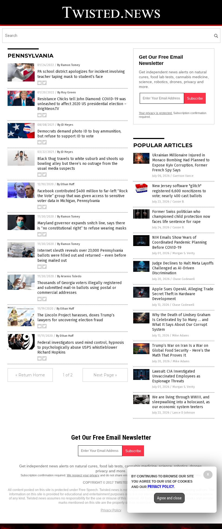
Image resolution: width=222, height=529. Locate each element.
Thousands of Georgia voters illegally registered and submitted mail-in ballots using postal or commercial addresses (79, 288)
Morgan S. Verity (183, 253)
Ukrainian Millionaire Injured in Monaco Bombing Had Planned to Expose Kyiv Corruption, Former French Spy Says (181, 162)
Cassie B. (178, 201)
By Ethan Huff (65, 184)
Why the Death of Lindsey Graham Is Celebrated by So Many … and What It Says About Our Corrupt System (181, 322)
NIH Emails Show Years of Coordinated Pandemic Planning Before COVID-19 (179, 242)
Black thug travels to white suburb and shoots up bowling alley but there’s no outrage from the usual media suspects (80, 163)
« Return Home (30, 375)
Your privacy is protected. (155, 113)
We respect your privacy (83, 475)
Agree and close (169, 498)
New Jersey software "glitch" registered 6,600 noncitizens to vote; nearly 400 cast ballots (179, 191)
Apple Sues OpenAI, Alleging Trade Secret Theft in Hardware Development (182, 294)
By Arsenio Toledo (69, 276)
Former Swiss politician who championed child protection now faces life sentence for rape (181, 216)
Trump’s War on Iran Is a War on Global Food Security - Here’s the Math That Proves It (181, 350)
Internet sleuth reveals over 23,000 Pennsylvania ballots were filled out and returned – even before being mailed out (81, 255)
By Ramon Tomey (68, 65)
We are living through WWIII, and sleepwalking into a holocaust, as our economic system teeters (181, 402)
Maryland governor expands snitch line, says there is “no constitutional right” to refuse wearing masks (81, 225)
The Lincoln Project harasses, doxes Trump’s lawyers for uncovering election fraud (76, 317)
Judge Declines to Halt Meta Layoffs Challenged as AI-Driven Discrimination (183, 268)
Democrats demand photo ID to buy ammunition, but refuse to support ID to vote (79, 133)
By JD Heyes (65, 125)
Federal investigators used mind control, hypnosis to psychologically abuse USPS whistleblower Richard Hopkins (80, 347)
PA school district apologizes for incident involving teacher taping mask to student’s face (81, 74)
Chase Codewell (184, 279)
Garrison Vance (183, 176)
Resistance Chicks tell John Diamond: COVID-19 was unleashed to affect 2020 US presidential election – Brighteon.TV (81, 104)
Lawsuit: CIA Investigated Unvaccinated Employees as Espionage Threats (176, 376)
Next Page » (105, 375)
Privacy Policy (111, 510)
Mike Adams (180, 335)
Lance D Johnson (183, 412)
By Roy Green (66, 92)
